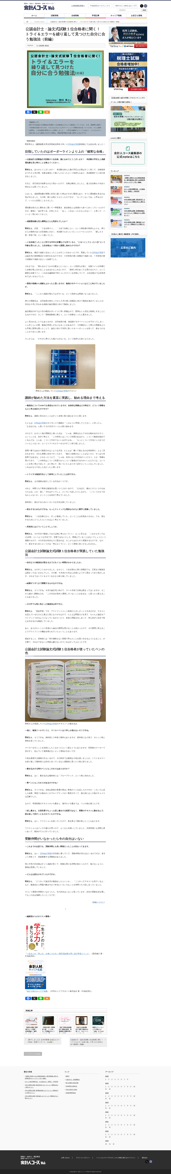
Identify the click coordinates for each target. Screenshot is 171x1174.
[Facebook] (28, 112)
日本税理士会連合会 (71, 1086)
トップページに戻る (33, 1054)
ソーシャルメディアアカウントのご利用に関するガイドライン (115, 1158)
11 (106, 1089)
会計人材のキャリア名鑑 (37, 991)
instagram (145, 6)
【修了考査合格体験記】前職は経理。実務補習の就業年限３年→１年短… (65, 1030)
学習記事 (95, 15)
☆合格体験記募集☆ (78, 6)
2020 (107, 1131)
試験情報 (54, 15)
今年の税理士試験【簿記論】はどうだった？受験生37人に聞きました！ (134, 224)
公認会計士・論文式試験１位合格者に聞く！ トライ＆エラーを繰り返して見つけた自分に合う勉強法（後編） (87, 1042)
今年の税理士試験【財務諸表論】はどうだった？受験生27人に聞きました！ (134, 213)
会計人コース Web (83, 1171)
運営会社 (144, 1158)
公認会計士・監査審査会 (73, 1079)
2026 (107, 1076)
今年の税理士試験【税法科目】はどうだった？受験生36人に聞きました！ (134, 202)
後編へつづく (98, 902)
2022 (107, 1112)
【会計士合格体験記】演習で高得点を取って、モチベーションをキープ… (82, 1030)
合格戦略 (75, 15)
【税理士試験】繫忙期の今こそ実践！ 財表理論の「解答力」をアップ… (31, 1030)
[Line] (41, 112)
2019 (107, 1141)
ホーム (34, 15)
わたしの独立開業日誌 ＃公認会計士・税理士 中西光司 (134, 190)
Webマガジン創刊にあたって (125, 6)
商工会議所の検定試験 (72, 1082)
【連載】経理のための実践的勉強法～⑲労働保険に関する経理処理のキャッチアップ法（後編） (134, 180)
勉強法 (47, 45)
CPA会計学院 (73, 144)
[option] (128, 37)
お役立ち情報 (136, 15)
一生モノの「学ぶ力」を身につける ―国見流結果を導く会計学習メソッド (58, 954)
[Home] (27, 21)
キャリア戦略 (116, 15)
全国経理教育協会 (71, 1092)
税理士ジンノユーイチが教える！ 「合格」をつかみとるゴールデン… (98, 1030)
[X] (34, 112)
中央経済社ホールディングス (100, 6)
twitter (141, 6)
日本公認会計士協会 (71, 1089)
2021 (107, 1122)
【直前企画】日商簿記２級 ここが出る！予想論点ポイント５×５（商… (48, 1030)
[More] (47, 112)
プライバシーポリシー (83, 1158)
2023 (107, 1102)
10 (134, 1086)
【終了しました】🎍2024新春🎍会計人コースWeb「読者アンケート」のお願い (43, 1041)
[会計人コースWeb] (39, 9)
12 (109, 1089)
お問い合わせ (65, 1158)
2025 (107, 1083)
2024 (107, 1093)
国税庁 (67, 1076)
